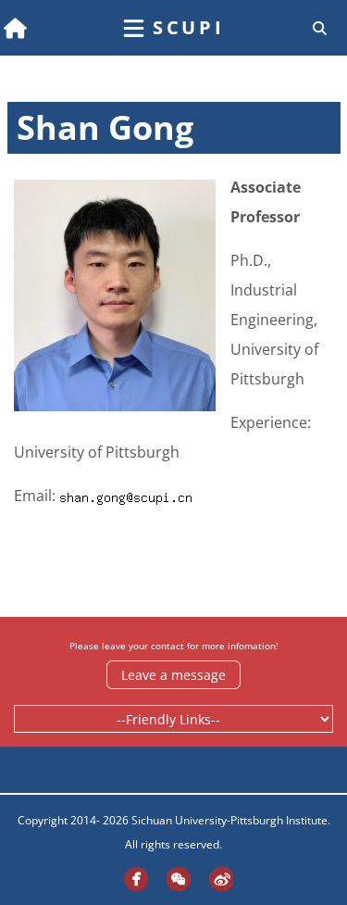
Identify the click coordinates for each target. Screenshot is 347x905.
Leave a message (173, 675)
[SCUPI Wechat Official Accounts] (174, 878)
